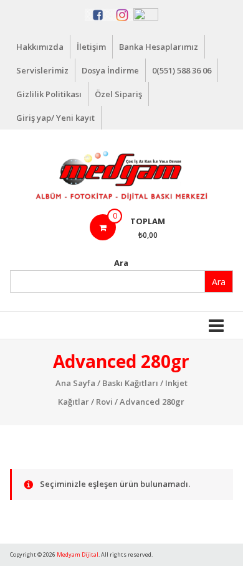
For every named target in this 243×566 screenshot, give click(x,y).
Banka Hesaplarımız (158, 46)
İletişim (91, 46)
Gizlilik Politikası (49, 94)
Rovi (104, 401)
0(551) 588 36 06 (181, 70)
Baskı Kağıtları (130, 383)
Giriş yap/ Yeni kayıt (55, 117)
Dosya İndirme (110, 70)
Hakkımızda (40, 46)
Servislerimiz (42, 70)
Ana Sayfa (75, 383)
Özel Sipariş (118, 94)
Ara (121, 262)
